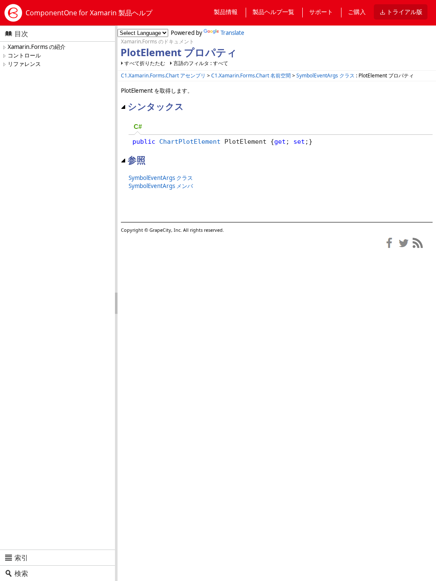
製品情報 (226, 12)
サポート (321, 12)
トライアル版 (404, 12)
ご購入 (357, 12)
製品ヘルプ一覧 (273, 12)
